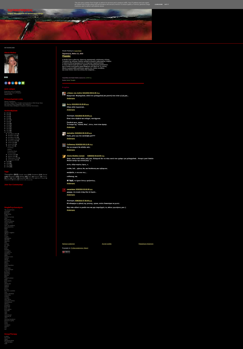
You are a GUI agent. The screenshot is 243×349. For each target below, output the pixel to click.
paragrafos (7, 305)
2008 (7, 163)
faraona (6, 264)
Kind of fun (31, 178)
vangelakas (71, 189)
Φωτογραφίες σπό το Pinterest (12, 93)
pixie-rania (7, 306)
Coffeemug (71, 144)
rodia (5, 312)
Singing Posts (7, 179)
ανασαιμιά (7, 211)
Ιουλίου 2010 (11, 142)
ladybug (6, 286)
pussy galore (7, 309)
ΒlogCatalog (7, 214)
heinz (5, 282)
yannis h (6, 326)
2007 (7, 165)
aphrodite (6, 239)
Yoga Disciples (8, 342)
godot (5, 279)
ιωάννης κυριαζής (9, 221)
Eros (8, 178)
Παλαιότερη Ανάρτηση (146, 244)
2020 (7, 114)
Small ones (23, 174)
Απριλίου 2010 (12, 154)
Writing (22, 176)
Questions (22, 178)
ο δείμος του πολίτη (74, 93)
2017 (7, 120)
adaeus (6, 231)
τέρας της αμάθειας (9, 225)
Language (28, 179)
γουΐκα (6, 215)
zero (5, 327)
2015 (7, 123)
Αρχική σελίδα (106, 244)
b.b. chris (6, 245)
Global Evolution (8, 278)
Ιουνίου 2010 (11, 144)
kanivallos (70, 133)
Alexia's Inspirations (9, 101)
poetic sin (7, 308)
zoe (5, 329)
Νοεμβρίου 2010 (12, 135)
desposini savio (8, 256)
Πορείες (66, 56)
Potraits (45, 176)
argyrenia (6, 241)
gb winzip (6, 272)
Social (68, 80)
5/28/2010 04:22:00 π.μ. (96, 156)
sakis (5, 313)
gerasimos (7, 273)
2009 (7, 161)
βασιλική (6, 212)
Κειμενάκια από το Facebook (12, 91)
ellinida (6, 259)
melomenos (7, 295)
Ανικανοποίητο (11, 153)
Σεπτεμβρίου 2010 (13, 139)
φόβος (6, 228)
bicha (5, 248)
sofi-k (5, 318)
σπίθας (6, 224)
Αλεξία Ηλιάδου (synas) (75, 156)
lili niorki (6, 289)
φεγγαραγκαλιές (8, 227)
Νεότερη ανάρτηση (68, 244)
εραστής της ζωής (9, 217)
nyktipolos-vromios (9, 300)
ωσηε (5, 229)
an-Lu (5, 235)
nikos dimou (7, 299)
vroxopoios (7, 325)
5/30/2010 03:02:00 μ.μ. (84, 189)
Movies (15, 179)
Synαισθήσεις (20, 10)
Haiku (29, 176)
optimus (6, 303)
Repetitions (21, 179)
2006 (7, 166)
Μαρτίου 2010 (12, 156)
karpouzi (6, 285)
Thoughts (72, 80)
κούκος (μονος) (8, 222)
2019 (7, 116)
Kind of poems (41, 178)
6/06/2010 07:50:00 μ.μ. (83, 201)
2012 (7, 128)
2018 (7, 118)
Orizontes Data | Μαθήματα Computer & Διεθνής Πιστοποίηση (21, 106)
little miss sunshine (9, 291)
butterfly (6, 249)
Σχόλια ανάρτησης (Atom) (79, 248)
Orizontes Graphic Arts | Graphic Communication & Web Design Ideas (23, 103)
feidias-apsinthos (9, 265)
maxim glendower (9, 293)
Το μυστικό (10, 147)
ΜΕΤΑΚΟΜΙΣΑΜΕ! (9, 47)
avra (5, 242)
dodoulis (6, 258)
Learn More (159, 4)
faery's (6, 262)
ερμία (5, 218)
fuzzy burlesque (8, 269)
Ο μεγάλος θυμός (12, 151)
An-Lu (69, 104)
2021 (7, 113)
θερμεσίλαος (7, 220)
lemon (6, 288)
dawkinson (7, 254)
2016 (7, 121)
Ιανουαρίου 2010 (12, 160)
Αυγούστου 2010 (12, 140)
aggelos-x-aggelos (9, 232)
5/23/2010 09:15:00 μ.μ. (83, 133)
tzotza (6, 323)
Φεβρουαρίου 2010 (13, 158)
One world (7, 337)
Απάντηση (71, 98)
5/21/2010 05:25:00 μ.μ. (83, 116)
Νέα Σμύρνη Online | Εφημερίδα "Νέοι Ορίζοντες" (17, 104)
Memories (11, 176)
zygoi (5, 343)
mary (5, 292)
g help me (7, 271)
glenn (5, 276)
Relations (37, 176)
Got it (166, 4)
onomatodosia (8, 302)
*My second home (9, 210)
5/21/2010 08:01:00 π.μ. (91, 93)
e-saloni (6, 336)
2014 (7, 125)
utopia (6, 339)
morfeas (6, 296)
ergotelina (7, 261)
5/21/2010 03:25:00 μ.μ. (80, 104)
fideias (6, 266)
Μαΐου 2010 (11, 146)
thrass (6, 322)
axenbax (6, 244)
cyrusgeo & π (8, 252)
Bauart (6, 247)
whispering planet (9, 340)
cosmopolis (7, 251)
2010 (7, 132)
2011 (7, 130)
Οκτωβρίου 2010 (12, 137)
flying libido (7, 268)
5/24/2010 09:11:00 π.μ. (84, 144)
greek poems (7, 281)
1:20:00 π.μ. (89, 77)
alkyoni (6, 234)
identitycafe (7, 283)
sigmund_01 (7, 316)
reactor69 (6, 310)
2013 (7, 127)
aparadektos (7, 238)
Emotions (35, 174)
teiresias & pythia (9, 320)
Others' (15, 178)
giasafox (6, 275)
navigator (6, 298)
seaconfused (7, 315)
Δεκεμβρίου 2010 (13, 134)
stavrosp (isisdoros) (9, 319)
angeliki (6, 237)
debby (6, 255)
